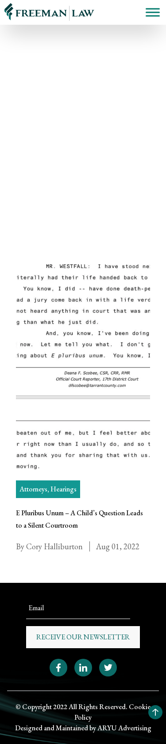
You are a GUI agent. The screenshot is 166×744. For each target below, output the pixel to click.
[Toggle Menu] (153, 12)
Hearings (30, 119)
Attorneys (33, 489)
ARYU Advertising (124, 728)
